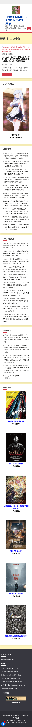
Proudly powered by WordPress (14, 720)
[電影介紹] (16, 419)
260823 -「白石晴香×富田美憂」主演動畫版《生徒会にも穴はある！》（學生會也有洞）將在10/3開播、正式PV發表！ (16, 195)
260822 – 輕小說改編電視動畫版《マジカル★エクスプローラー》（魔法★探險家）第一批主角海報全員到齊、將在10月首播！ (16, 203)
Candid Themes (21, 722)
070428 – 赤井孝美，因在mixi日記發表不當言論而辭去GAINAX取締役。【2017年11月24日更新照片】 (16, 337)
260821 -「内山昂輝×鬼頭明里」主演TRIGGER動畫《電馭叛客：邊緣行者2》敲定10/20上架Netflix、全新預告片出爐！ (16, 211)
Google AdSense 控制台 (10, 672)
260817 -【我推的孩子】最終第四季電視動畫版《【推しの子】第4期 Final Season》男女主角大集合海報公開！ (16, 227)
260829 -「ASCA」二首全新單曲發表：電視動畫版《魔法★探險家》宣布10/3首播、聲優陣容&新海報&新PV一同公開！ (16, 156)
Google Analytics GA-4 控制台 (12, 675)
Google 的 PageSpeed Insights (12, 678)
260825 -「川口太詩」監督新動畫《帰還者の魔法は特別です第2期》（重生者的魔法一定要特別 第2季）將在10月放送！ (16, 179)
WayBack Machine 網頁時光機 (12, 682)
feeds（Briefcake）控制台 (11, 668)
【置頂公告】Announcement (20, 376)
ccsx (7, 335)
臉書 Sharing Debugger (10, 688)
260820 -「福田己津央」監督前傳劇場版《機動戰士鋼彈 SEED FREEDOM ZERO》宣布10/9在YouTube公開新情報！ (16, 219)
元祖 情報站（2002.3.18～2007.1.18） (14, 685)
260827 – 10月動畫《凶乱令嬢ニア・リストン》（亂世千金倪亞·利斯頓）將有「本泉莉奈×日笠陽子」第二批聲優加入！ (16, 171)
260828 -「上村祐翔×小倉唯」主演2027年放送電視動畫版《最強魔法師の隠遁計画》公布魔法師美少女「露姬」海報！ (16, 164)
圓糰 (7, 365)
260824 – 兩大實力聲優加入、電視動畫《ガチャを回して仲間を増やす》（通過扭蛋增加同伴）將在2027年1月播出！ (16, 187)
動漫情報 (4, 54)
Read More (7, 75)
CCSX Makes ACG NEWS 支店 (16, 20)
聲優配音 (11, 54)
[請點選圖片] (16, 700)
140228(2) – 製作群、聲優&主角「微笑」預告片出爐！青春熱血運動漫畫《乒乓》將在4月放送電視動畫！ (16, 59)
